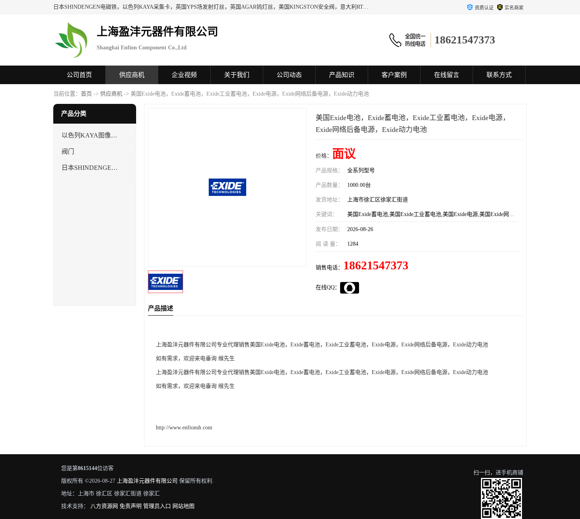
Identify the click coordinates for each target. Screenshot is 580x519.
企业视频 (184, 74)
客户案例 (394, 74)
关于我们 (236, 74)
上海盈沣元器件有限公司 (147, 481)
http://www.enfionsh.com (184, 428)
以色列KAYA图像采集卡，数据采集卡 (90, 135)
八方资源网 (104, 506)
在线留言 (446, 74)
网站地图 (183, 506)
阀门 (68, 151)
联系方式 (499, 74)
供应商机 (131, 74)
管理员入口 (157, 506)
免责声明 (131, 506)
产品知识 (341, 74)
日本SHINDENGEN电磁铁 (90, 167)
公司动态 (289, 74)
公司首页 (79, 74)
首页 (86, 94)
